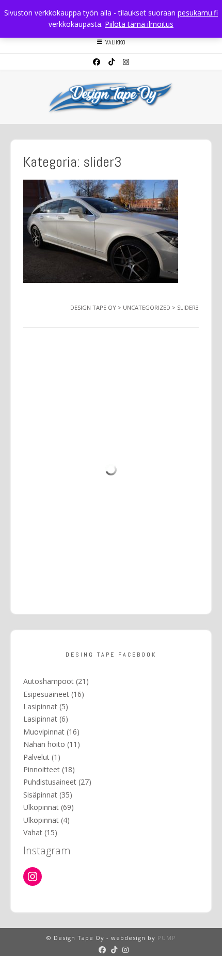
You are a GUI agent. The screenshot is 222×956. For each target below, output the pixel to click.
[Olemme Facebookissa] (96, 62)
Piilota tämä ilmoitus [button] (139, 24)
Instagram (47, 850)
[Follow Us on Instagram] (126, 62)
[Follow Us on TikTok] (111, 62)
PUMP (166, 938)
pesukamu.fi (198, 13)
